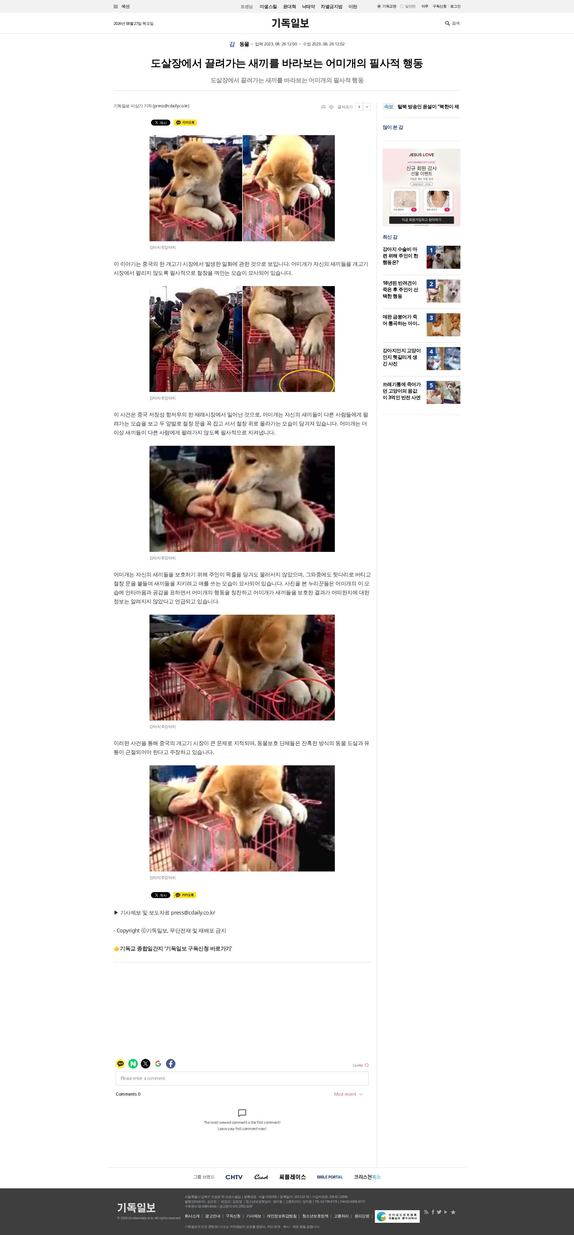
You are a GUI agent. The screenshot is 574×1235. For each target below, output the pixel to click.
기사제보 (253, 1216)
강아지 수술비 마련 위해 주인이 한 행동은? (400, 255)
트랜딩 (247, 6)
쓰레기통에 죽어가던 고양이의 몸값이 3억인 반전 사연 (402, 391)
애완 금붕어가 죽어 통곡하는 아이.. (401, 319)
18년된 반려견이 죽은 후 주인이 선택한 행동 (400, 289)
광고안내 (212, 1216)
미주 (425, 6)
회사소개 (192, 1216)
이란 (353, 6)
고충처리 (341, 1216)
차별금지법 (331, 6)
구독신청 (439, 6)
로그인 (455, 6)
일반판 (410, 6)
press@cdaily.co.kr (171, 106)
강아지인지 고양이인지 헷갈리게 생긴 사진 (402, 357)
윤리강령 (362, 1216)
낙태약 (308, 6)
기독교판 (389, 6)
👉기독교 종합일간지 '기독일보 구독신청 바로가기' (173, 948)
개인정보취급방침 (282, 1216)
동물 (244, 44)
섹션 (125, 6)
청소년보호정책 (315, 1216)
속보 (388, 106)
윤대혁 (289, 6)
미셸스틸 (268, 6)
